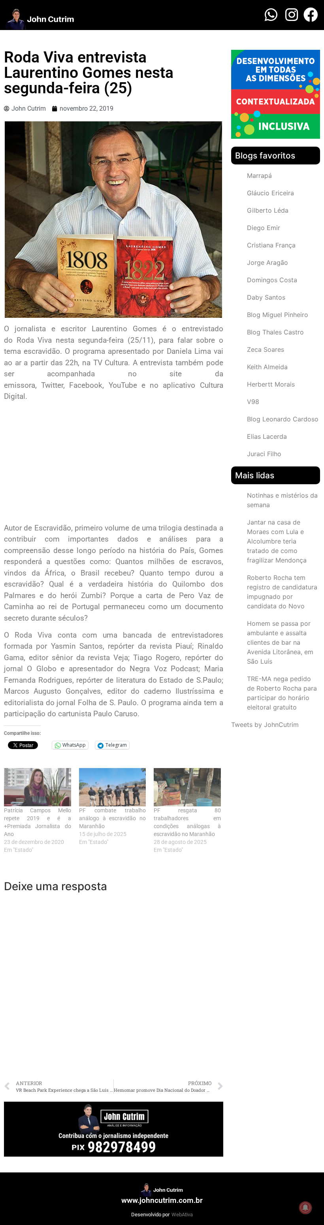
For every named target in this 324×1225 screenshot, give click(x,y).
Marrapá (259, 175)
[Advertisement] (113, 463)
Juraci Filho (264, 454)
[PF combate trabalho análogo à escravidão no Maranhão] (112, 787)
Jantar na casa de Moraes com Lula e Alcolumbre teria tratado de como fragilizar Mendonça (277, 541)
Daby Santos (266, 297)
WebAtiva (182, 1214)
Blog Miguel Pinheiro (277, 315)
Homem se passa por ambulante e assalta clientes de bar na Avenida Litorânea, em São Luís (280, 642)
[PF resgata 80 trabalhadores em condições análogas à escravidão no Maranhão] (187, 787)
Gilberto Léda (267, 210)
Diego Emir (263, 228)
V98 (253, 402)
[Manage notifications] (305, 1207)
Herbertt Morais (271, 384)
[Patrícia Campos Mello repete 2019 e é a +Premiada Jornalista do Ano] (37, 787)
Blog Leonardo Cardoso (282, 419)
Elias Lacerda (267, 436)
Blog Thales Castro (275, 332)
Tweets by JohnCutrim (265, 725)
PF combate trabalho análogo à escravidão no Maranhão (112, 818)
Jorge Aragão (267, 262)
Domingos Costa (272, 280)
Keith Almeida (267, 367)
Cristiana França (271, 245)
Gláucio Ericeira (270, 193)
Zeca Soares (265, 349)
